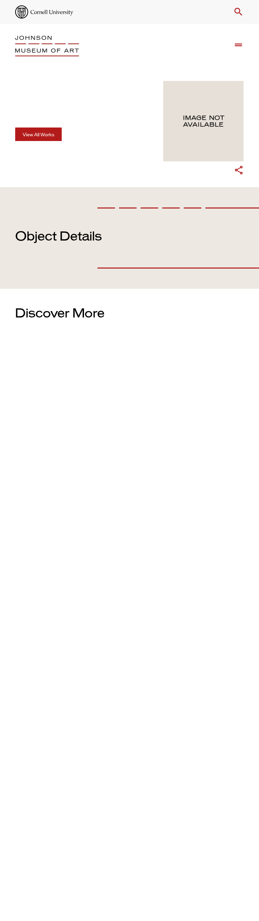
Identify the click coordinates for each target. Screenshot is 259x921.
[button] (237, 11)
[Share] (239, 171)
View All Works (38, 134)
